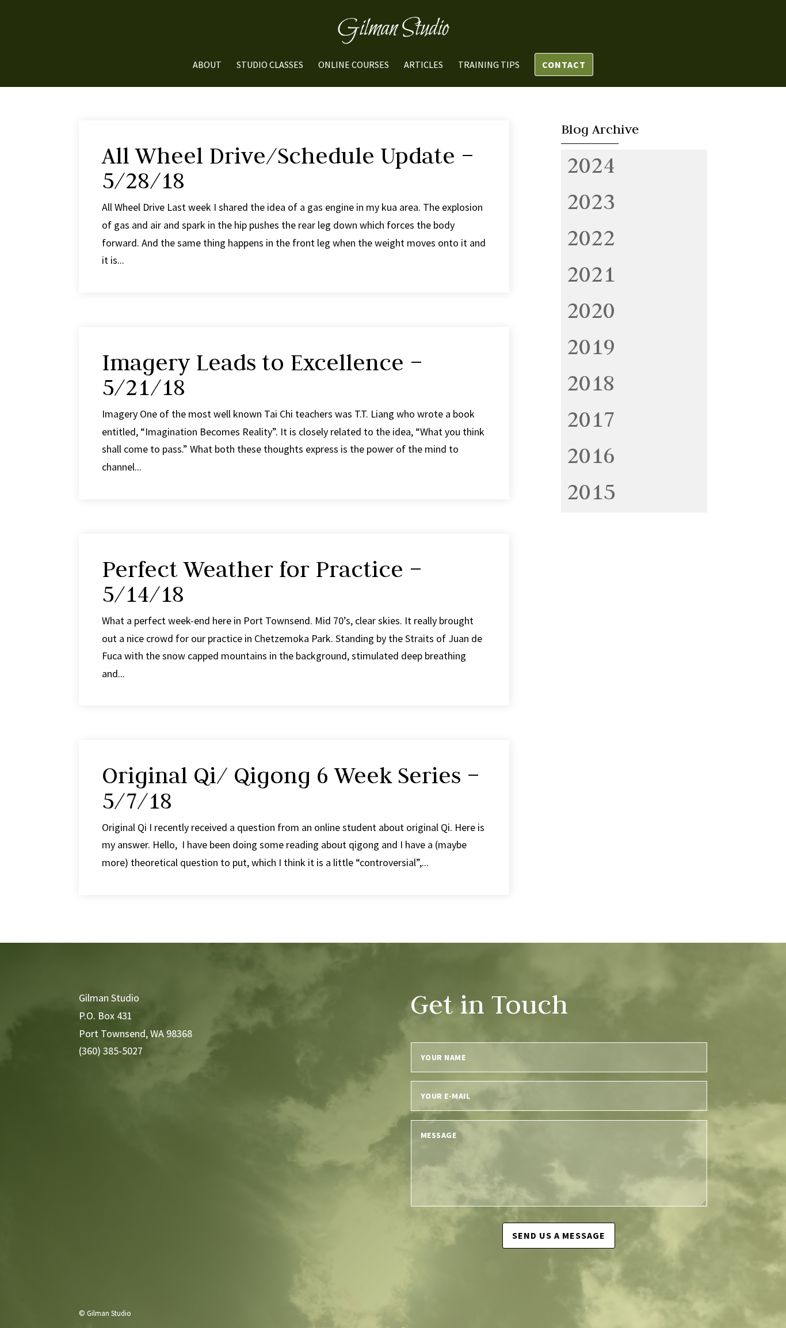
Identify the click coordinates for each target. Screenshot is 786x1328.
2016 (591, 455)
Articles (423, 65)
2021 (591, 273)
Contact (564, 64)
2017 (591, 418)
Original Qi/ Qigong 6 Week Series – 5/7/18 (291, 787)
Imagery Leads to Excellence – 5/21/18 (262, 374)
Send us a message (558, 1235)
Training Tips (489, 65)
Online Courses (353, 65)
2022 (591, 237)
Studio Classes (269, 65)
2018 (591, 382)
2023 (591, 201)
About (207, 65)
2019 (591, 346)
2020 (591, 309)
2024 (591, 164)
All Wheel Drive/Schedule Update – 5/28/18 (288, 168)
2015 (591, 491)
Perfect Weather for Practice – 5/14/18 (262, 581)
